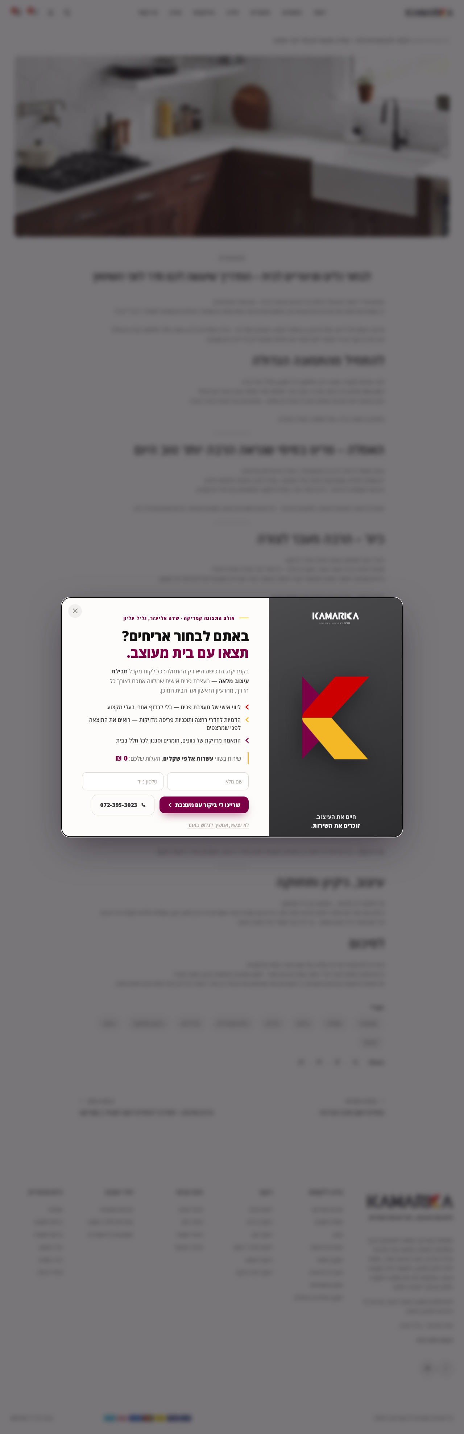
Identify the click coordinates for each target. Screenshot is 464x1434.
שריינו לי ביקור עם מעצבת (207, 805)
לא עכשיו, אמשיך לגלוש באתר (218, 825)
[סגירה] (75, 611)
